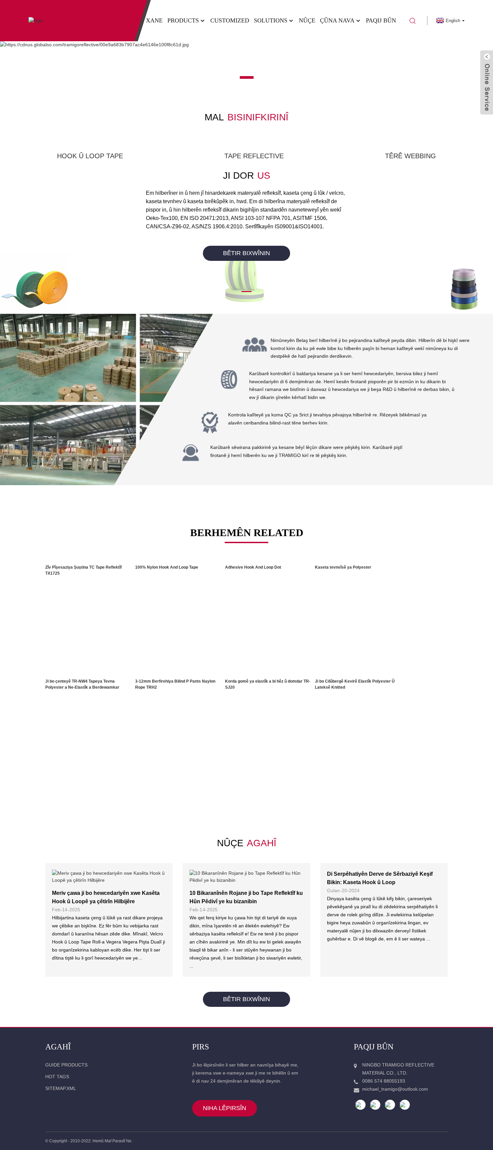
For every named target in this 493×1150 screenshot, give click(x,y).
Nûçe (307, 20)
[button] (34, 66)
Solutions (270, 20)
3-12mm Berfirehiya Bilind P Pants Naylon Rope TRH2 (175, 684)
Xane (154, 20)
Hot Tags (57, 1076)
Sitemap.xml (60, 1088)
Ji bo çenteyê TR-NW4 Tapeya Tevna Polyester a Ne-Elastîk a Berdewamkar (82, 684)
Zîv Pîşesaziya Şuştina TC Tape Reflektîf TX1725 (83, 570)
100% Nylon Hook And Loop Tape (166, 567)
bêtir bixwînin (246, 253)
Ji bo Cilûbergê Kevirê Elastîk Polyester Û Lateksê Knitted (355, 684)
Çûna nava (337, 20)
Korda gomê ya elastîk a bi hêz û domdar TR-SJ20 (267, 684)
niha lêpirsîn (224, 1108)
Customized (229, 20)
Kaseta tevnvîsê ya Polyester (343, 567)
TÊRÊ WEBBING (410, 156)
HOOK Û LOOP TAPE (90, 156)
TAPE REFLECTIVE (254, 156)
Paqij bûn (381, 20)
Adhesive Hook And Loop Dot (253, 567)
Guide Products (66, 1065)
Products (183, 20)
